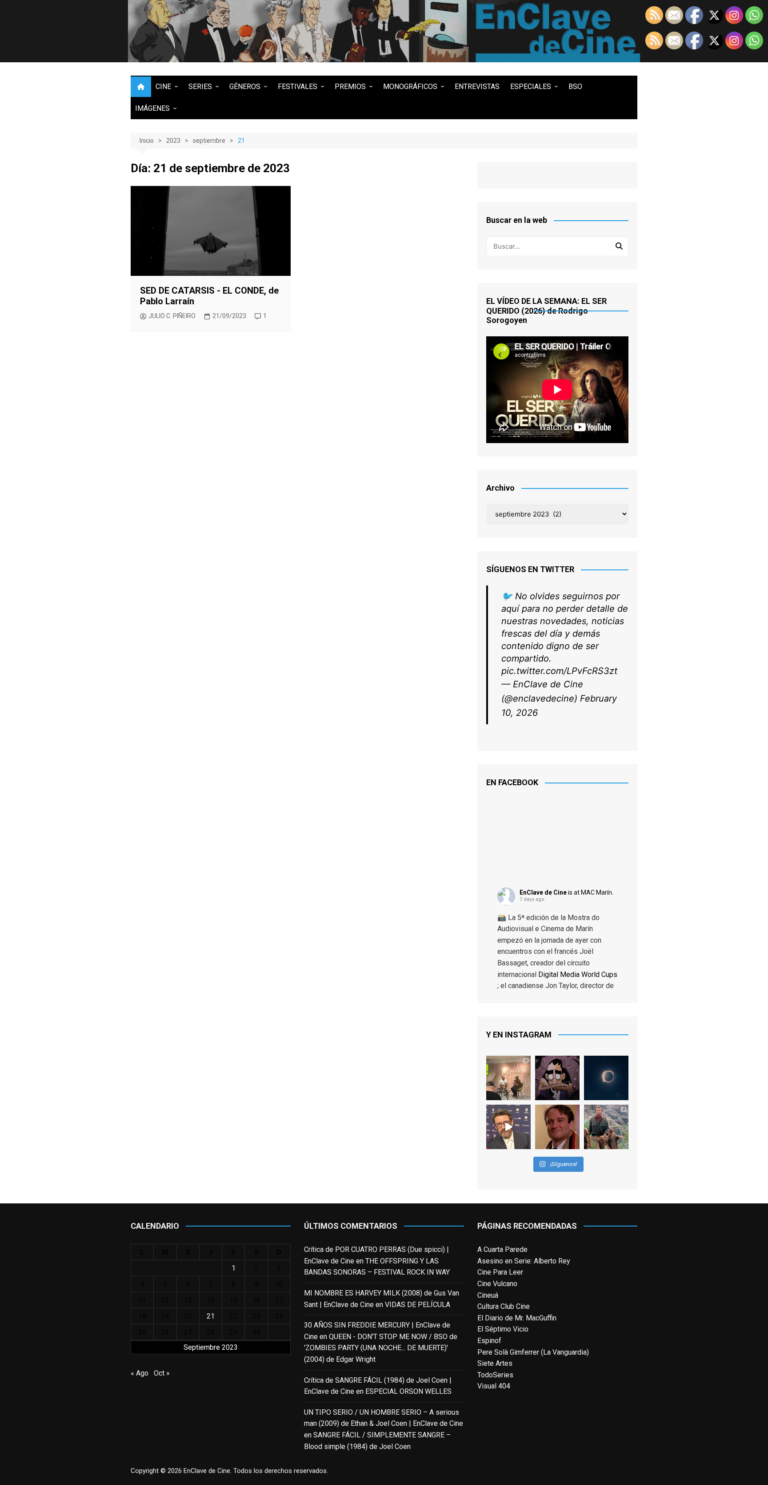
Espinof (489, 1340)
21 (211, 1316)
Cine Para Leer (500, 1272)
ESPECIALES (530, 86)
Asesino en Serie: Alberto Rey (523, 1261)
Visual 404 (493, 1386)
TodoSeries (495, 1375)
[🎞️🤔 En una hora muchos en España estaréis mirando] (606, 1078)
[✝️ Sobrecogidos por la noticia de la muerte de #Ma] (508, 1127)
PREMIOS (350, 86)
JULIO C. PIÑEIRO (172, 315)
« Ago (139, 1373)
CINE (163, 86)
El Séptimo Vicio (502, 1329)
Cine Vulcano (497, 1283)
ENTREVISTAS (477, 86)
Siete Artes (494, 1363)
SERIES (200, 86)
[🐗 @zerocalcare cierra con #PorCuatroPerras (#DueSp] (557, 1078)
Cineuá (487, 1295)
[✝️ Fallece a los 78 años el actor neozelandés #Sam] (606, 1127)
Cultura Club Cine (503, 1306)
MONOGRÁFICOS (410, 86)
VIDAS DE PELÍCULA (417, 1304)
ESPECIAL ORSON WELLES (408, 1391)
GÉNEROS (244, 86)
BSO (575, 86)
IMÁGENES (152, 108)
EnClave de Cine (543, 892)
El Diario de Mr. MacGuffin (516, 1318)
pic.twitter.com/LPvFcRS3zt (559, 671)
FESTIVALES (297, 86)
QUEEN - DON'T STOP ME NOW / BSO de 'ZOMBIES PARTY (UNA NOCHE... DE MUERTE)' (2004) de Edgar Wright (380, 1348)
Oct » (162, 1373)
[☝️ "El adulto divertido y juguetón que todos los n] (557, 1127)
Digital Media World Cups (577, 974)
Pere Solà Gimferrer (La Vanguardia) (533, 1352)
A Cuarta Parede (502, 1249)
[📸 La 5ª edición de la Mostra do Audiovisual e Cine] (508, 1078)
